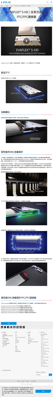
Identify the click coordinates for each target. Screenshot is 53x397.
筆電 (16, 346)
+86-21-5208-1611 (45, 345)
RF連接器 (4, 334)
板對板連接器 (5, 338)
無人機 (16, 350)
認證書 (29, 340)
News (29, 337)
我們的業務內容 (44, 334)
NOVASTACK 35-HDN (6, 312)
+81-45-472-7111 (44, 339)
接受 (43, 391)
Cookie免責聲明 (33, 381)
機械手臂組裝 (18, 351)
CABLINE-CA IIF (5, 309)
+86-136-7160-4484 (45, 348)
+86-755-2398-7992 (45, 351)
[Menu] (51, 2)
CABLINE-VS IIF (5, 307)
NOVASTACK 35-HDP (6, 311)
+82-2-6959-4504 (44, 360)
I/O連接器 (4, 341)
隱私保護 (23, 381)
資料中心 (17, 340)
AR (15, 345)
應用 (16, 332)
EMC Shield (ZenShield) (20, 337)
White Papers (31, 338)
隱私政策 (28, 391)
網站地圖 (18, 381)
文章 (29, 334)
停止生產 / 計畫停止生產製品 (33, 342)
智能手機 (17, 342)
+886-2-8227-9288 (45, 357)
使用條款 (27, 381)
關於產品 (4, 332)
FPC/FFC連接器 (6, 340)
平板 (16, 348)
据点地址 (42, 335)
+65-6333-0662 (44, 363)
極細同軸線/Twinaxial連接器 (7, 336)
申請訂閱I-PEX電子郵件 (40, 372)
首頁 (2, 5)
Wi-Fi (16, 335)
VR (15, 343)
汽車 (16, 339)
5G (15, 334)
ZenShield (26, 159)
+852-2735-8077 (44, 354)
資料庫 (7, 5)
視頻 (11, 5)
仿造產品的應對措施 (7, 370)
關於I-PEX (43, 332)
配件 (3, 346)
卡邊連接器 (5, 344)
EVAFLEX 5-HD (5, 63)
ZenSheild (6, 303)
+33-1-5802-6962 (44, 366)
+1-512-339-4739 (44, 342)
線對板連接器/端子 (6, 343)
